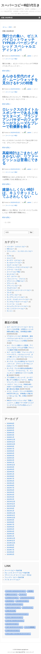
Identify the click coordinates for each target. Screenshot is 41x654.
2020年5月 (10, 529)
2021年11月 (11, 504)
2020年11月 (11, 515)
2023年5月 (10, 481)
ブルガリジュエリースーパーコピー (19, 290)
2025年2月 (10, 460)
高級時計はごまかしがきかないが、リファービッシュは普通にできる (20, 158)
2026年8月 (10, 423)
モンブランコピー (13, 295)
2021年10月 (11, 506)
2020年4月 (10, 531)
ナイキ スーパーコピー (12, 579)
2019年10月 (11, 543)
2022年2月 (10, 499)
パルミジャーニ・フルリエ (16, 279)
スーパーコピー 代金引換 (13, 570)
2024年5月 (10, 472)
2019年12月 (11, 538)
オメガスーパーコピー (14, 263)
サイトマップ (30, 652)
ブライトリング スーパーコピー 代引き (18, 575)
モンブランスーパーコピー (16, 297)
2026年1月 (10, 437)
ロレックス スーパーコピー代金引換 (17, 573)
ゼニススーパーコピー (12, 623)
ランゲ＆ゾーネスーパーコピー (17, 302)
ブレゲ (9, 292)
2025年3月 (10, 458)
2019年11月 (11, 540)
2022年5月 (10, 492)
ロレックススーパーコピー (16, 308)
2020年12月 (11, 513)
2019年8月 (10, 547)
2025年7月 (10, 449)
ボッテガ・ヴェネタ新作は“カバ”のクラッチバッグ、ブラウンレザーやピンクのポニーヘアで (20, 364)
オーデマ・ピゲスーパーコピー (14, 604)
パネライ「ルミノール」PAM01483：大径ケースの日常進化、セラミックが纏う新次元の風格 (20, 386)
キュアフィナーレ (27, 607)
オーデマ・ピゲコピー (14, 260)
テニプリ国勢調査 (30, 627)
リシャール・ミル (13, 304)
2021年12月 (11, 501)
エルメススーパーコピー (27, 597)
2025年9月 (10, 446)
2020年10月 (11, 517)
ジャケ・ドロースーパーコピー (14, 617)
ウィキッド (22, 594)
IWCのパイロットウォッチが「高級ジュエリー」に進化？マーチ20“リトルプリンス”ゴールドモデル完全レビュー (20, 403)
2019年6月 (10, 552)
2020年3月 (10, 534)
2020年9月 (10, 520)
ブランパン (10, 283)
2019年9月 (10, 545)
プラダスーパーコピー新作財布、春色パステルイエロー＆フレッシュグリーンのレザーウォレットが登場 (20, 338)
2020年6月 (10, 527)
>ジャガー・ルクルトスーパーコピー (16, 591)
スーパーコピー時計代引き (20, 5)
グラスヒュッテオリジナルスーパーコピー (17, 614)
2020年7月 (10, 524)
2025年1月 (10, 462)
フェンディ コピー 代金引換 (14, 577)
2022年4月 (10, 495)
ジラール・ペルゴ (13, 269)
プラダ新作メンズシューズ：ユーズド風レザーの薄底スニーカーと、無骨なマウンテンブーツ (20, 380)
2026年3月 (10, 435)
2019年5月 (10, 554)
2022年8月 (10, 485)
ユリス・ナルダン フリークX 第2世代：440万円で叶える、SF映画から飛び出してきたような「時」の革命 (20, 393)
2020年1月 (10, 536)
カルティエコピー (13, 265)
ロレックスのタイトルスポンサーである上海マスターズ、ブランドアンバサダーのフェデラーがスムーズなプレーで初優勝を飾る (20, 118)
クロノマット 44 (11, 610)
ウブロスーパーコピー (12, 597)
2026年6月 (10, 428)
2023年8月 (10, 476)
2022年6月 (10, 490)
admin (29, 56)
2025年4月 (10, 455)
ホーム (5, 27)
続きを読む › (6, 71)
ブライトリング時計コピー (16, 281)
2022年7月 (10, 488)
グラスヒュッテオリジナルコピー (18, 267)
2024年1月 (10, 474)
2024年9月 (10, 467)
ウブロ (9, 256)
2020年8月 (10, 522)
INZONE (30, 591)
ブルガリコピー (12, 288)
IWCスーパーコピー (11, 594)
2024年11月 (11, 465)
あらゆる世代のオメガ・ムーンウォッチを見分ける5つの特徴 (20, 79)
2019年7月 (10, 550)
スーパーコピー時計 (11, 59)
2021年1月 (10, 511)
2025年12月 (11, 439)
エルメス (10, 258)
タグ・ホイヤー (12, 276)
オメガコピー (10, 600)
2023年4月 (10, 483)
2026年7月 (10, 426)
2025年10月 (11, 444)
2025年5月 (10, 453)
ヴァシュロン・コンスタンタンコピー (20, 251)
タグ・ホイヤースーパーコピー (14, 627)
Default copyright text (22, 649)
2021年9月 (10, 508)
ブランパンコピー (13, 285)
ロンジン (10, 311)
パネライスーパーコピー (13, 630)
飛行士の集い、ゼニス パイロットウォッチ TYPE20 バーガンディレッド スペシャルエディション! (20, 43)
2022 (10, 27)
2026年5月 (10, 430)
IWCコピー (10, 249)
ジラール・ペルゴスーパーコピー (15, 620)
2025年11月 (11, 442)
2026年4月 (10, 432)
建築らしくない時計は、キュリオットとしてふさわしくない (20, 193)
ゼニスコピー (11, 274)
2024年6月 (10, 469)
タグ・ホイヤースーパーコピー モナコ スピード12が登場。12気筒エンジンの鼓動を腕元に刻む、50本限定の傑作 (20, 329)
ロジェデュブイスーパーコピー (17, 306)
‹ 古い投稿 (7, 222)
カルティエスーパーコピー (13, 607)
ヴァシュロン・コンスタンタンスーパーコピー (18, 633)
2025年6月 (10, 451)
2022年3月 (10, 497)
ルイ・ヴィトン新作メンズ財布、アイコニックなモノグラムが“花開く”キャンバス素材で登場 (20, 347)
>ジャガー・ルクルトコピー (16, 246)
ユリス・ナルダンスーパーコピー (18, 299)
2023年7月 (10, 478)
